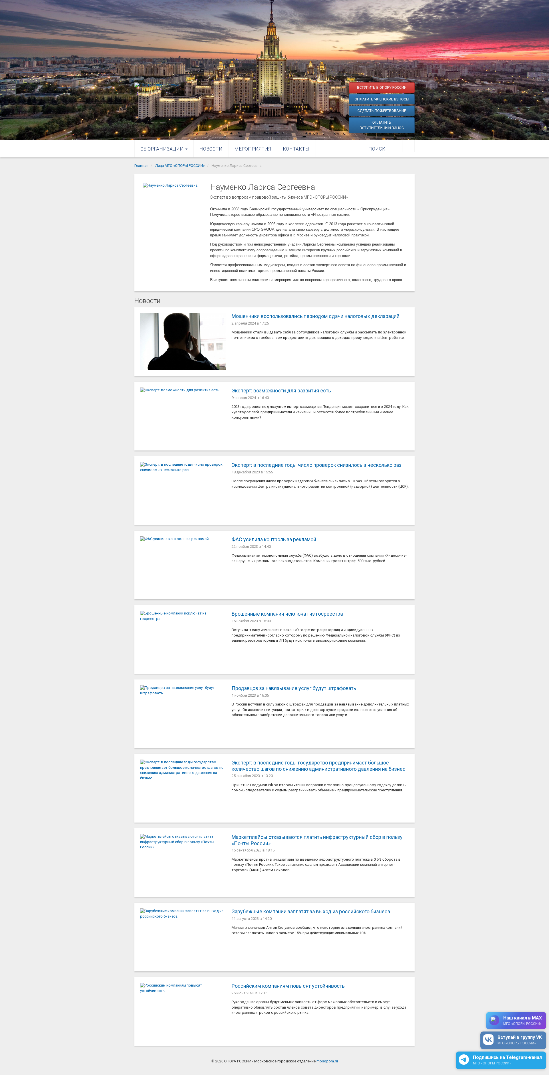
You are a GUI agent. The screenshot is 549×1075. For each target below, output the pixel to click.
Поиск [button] (376, 149)
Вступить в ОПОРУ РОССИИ (382, 87)
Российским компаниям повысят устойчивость (288, 986)
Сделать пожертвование (381, 110)
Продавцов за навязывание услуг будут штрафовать (294, 688)
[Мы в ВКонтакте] (397, 146)
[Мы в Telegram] (408, 146)
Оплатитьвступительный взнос (382, 125)
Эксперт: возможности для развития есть (281, 391)
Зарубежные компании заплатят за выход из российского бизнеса (311, 911)
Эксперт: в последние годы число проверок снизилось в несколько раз (316, 465)
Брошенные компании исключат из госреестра (287, 614)
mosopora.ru (327, 1061)
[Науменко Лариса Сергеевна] (173, 226)
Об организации (162, 149)
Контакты (296, 149)
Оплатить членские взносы (382, 99)
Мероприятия (252, 149)
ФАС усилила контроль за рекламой (274, 539)
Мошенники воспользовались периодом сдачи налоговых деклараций (315, 316)
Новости (210, 149)
